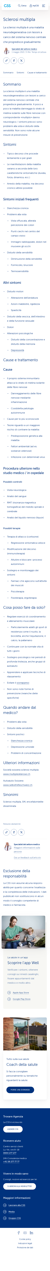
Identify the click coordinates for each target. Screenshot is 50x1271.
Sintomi (20, 72)
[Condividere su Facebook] (14, 60)
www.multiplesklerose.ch (16, 774)
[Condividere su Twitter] (21, 60)
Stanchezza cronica (21, 740)
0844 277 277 (9, 1153)
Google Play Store (21, 999)
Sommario (8, 72)
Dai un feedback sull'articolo (27, 857)
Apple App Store (21, 992)
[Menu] (43, 5)
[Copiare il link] (6, 60)
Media (12, 1212)
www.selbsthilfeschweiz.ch (17, 785)
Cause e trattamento (37, 72)
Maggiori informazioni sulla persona (27, 849)
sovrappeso (23, 682)
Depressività (17, 350)
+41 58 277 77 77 (11, 1161)
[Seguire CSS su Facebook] (18, 1232)
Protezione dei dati (25, 1248)
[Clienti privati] (7, 5)
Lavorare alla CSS (17, 1205)
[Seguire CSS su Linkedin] (31, 1232)
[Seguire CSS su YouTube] (25, 1232)
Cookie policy (25, 1239)
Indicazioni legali (25, 1243)
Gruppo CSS (15, 1218)
